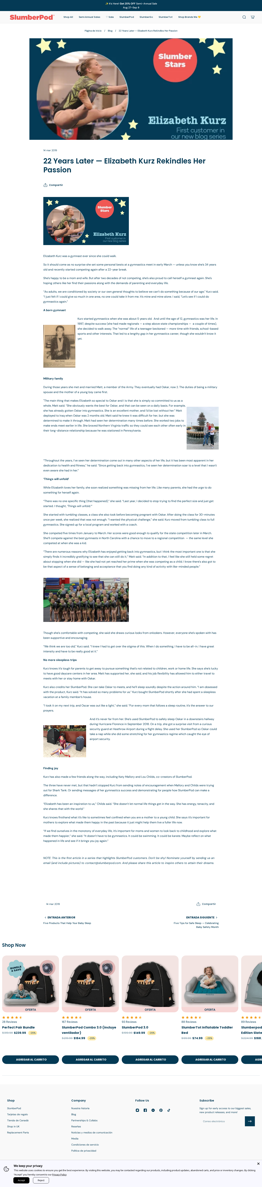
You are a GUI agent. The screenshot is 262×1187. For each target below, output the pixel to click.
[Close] (258, 1163)
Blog (110, 30)
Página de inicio (93, 30)
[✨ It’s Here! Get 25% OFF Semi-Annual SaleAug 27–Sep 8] (131, 5)
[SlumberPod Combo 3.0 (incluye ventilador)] (90, 983)
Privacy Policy (59, 1174)
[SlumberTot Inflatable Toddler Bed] (209, 983)
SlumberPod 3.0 (135, 1027)
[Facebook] (145, 1110)
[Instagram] (137, 1110)
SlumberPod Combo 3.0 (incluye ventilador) (89, 1030)
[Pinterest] (161, 1110)
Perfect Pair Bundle (18, 1027)
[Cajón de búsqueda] (244, 17)
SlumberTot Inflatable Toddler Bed (207, 1030)
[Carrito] (252, 17)
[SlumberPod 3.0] (150, 983)
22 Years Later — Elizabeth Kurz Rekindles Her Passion (148, 30)
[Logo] (32, 17)
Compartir (56, 185)
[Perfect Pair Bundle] (30, 983)
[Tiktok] (169, 1110)
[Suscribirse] (250, 1121)
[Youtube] (153, 1110)
